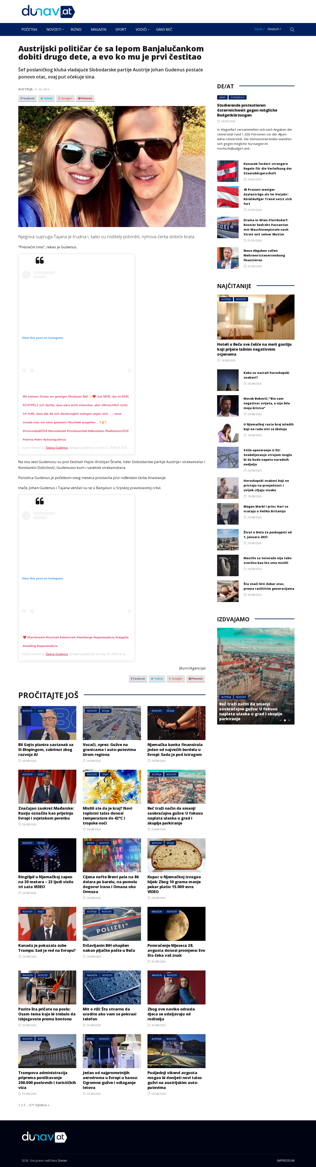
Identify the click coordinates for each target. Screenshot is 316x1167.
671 (31, 1105)
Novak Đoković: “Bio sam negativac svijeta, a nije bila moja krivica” (267, 403)
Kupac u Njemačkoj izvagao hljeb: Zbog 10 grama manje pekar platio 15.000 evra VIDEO (174, 884)
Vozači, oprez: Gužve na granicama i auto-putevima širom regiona (109, 749)
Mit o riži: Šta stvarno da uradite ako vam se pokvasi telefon (109, 1013)
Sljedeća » (42, 1105)
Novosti (53, 29)
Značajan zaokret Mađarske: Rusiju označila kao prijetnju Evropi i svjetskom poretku (46, 813)
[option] (256, 676)
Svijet (41, 710)
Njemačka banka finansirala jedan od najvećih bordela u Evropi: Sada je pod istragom (175, 749)
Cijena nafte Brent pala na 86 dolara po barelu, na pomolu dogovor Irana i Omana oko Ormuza (111, 884)
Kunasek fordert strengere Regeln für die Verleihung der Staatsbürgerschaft (268, 168)
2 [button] (285, 720)
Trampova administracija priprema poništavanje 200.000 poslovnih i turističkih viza (47, 1080)
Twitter (48, 98)
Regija (105, 710)
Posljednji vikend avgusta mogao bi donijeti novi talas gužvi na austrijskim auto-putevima (174, 1080)
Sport (120, 29)
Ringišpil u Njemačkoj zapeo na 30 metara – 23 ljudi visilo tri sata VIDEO (45, 881)
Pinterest (86, 98)
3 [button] (289, 720)
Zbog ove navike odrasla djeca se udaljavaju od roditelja (171, 1013)
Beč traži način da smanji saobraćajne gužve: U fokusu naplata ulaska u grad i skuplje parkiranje (175, 816)
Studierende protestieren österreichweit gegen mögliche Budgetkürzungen (247, 110)
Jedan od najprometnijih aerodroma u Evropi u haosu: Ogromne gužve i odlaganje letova (110, 1080)
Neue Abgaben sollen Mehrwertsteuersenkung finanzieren (264, 255)
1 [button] (280, 720)
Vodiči (141, 29)
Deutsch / (274, 29)
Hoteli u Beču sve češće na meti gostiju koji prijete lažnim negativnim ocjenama (254, 349)
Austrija (25, 89)
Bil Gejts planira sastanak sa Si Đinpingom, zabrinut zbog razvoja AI (46, 749)
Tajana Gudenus (57, 447)
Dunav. (62, 1160)
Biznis (76, 29)
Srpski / (259, 29)
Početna (29, 29)
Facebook (28, 98)
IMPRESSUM (286, 1160)
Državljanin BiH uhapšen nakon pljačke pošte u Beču (109, 948)
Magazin (98, 29)
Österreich (237, 97)
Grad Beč (164, 29)
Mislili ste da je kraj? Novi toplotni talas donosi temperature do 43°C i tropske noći (107, 816)
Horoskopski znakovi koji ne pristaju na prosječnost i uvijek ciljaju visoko (266, 485)
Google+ (66, 98)
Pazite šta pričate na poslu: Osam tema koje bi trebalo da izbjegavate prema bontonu (46, 1013)
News (222, 97)
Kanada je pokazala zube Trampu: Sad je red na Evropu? (47, 948)
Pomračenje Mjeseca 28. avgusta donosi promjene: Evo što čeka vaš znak (176, 950)
